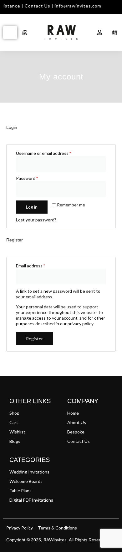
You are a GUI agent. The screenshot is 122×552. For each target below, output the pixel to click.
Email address (39, 265)
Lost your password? (36, 219)
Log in (32, 207)
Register (34, 338)
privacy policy (81, 323)
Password (35, 178)
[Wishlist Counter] (86, 32)
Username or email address (52, 153)
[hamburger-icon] (10, 32)
